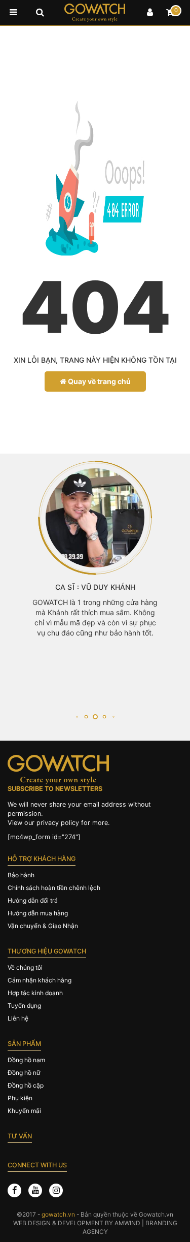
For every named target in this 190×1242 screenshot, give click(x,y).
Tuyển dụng (24, 1005)
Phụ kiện (20, 1098)
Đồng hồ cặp (26, 1085)
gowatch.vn (58, 1214)
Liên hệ (18, 1018)
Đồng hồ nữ (24, 1072)
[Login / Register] (150, 13)
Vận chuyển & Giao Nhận (43, 926)
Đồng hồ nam (26, 1060)
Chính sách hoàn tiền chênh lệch (54, 887)
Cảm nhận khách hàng (39, 980)
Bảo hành (21, 875)
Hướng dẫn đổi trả (33, 900)
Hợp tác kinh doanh (35, 993)
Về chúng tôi (25, 967)
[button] (77, 716)
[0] (170, 13)
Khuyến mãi (24, 1110)
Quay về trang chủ (98, 381)
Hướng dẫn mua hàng (38, 913)
